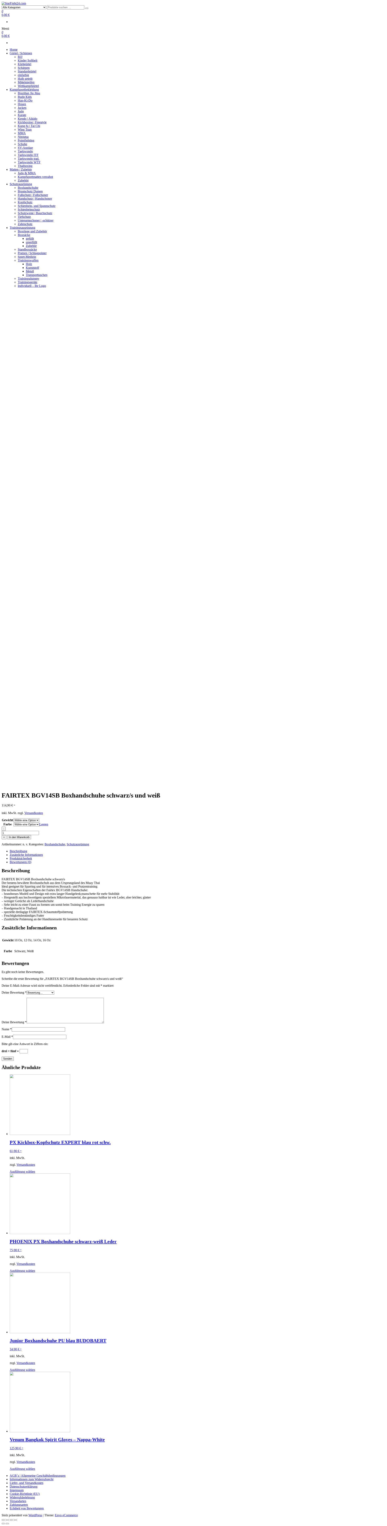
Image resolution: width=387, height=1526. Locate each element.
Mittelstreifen (26, 82)
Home (14, 49)
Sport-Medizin (27, 256)
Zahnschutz (25, 224)
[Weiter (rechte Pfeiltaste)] (7, 1523)
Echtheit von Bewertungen (27, 1508)
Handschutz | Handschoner (35, 198)
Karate (22, 115)
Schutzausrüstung (21, 184)
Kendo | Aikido (27, 118)
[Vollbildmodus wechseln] (11, 1520)
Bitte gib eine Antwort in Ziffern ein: (25, 1044)
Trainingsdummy (28, 278)
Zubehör (23, 180)
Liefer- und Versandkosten (26, 1483)
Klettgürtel (24, 64)
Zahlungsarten (19, 1504)
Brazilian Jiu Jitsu (29, 93)
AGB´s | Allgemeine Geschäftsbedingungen (38, 1475)
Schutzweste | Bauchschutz (35, 213)
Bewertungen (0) (20, 862)
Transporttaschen (36, 275)
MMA (22, 133)
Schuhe (22, 144)
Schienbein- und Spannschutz (36, 206)
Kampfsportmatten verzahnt (35, 176)
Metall (30, 271)
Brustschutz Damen (30, 191)
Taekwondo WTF (29, 162)
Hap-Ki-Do (25, 100)
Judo (21, 111)
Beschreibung (18, 851)
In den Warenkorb (19, 837)
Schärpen (24, 67)
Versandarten (18, 1501)
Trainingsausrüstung (22, 227)
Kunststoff (32, 267)
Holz (29, 264)
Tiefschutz (24, 216)
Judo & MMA (27, 173)
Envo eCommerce (66, 1515)
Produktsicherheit (21, 858)
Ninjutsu (23, 137)
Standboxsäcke (27, 249)
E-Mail (7, 1036)
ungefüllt (31, 242)
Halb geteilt (25, 78)
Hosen (22, 104)
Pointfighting (26, 140)
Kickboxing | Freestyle (32, 122)
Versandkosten (33, 813)
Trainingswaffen (28, 260)
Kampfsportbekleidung (24, 89)
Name (7, 1029)
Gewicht (7, 820)
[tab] (197, 851)
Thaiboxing (25, 166)
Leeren (43, 824)
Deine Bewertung (14, 992)
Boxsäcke (24, 235)
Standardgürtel (27, 71)
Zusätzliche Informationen (26, 854)
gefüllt (30, 238)
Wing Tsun (25, 129)
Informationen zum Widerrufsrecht (31, 1479)
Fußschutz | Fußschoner (33, 195)
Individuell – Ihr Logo (32, 286)
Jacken (22, 107)
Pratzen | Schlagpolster (32, 253)
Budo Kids (25, 97)
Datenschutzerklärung (23, 1486)
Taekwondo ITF (28, 155)
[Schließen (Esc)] (3, 1520)
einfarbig (23, 75)
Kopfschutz (25, 202)
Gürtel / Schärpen (21, 53)
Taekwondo (25, 151)
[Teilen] (7, 1520)
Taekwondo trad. (28, 158)
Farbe (7, 824)
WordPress (35, 1515)
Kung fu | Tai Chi (29, 126)
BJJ (20, 57)
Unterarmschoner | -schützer (35, 220)
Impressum (17, 1490)
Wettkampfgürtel (28, 86)
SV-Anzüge (25, 147)
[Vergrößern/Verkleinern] (15, 1520)
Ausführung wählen (22, 1171)
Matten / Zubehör (21, 169)
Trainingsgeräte (27, 282)
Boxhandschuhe (28, 187)
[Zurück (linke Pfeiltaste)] (3, 1523)
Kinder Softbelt (27, 60)
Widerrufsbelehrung (22, 1497)
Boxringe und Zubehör (32, 231)
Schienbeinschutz (29, 209)
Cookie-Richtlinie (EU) (25, 1494)
